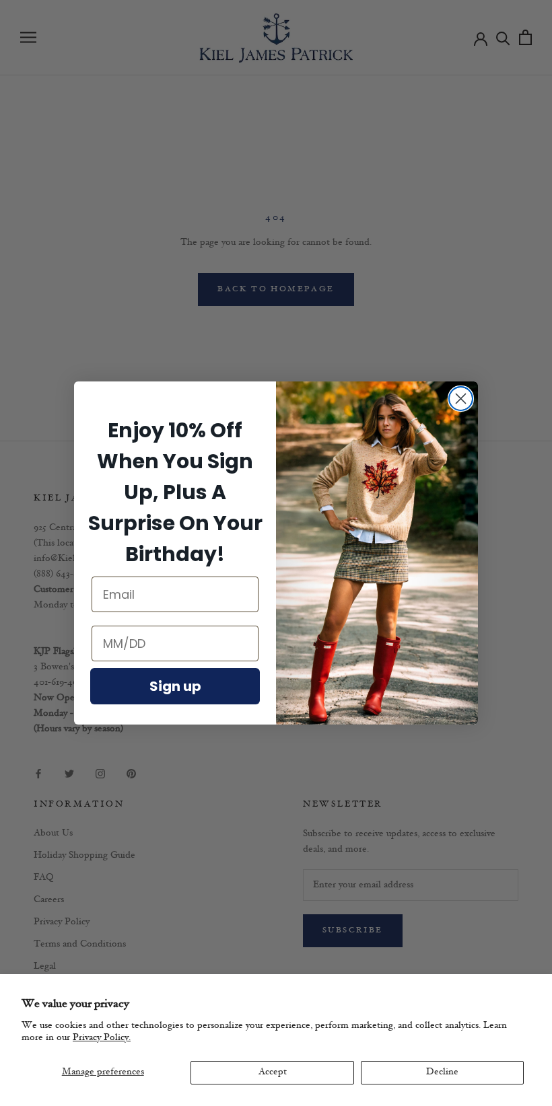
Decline (442, 1072)
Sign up (175, 686)
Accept (272, 1072)
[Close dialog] (461, 398)
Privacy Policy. (102, 1038)
